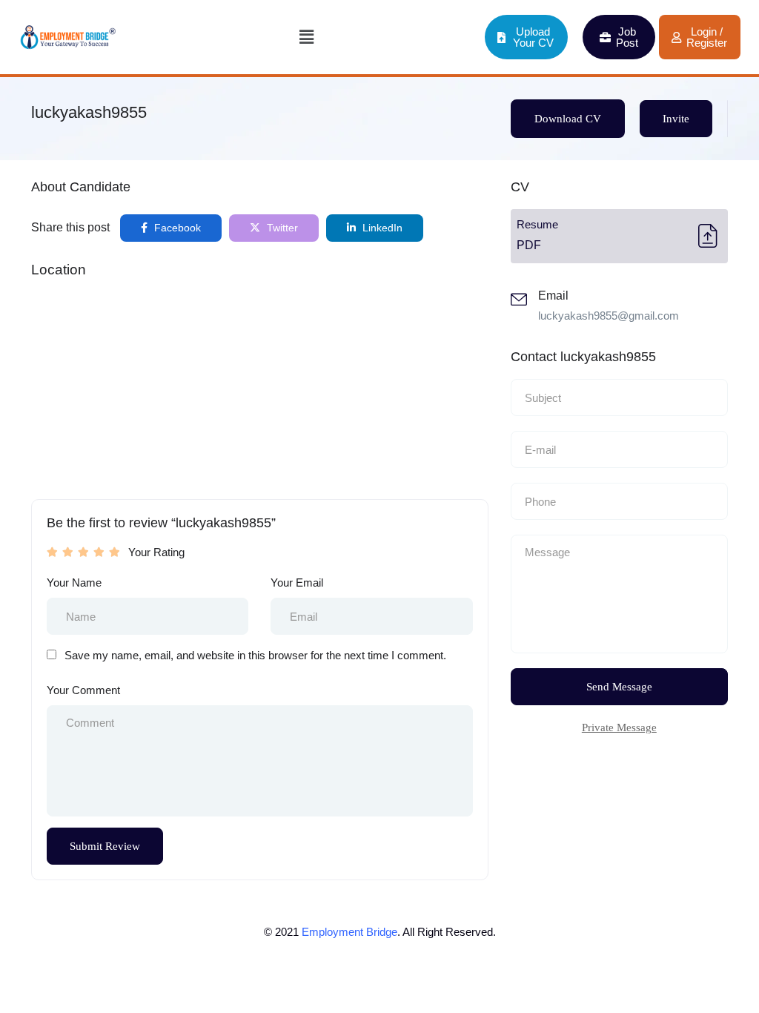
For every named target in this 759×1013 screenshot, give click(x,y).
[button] (306, 37)
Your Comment (83, 690)
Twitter (281, 228)
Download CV (567, 119)
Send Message (619, 687)
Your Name (74, 582)
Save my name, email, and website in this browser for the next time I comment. (255, 655)
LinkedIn (380, 228)
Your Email (297, 582)
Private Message (619, 727)
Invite (676, 119)
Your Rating (156, 552)
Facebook (176, 228)
